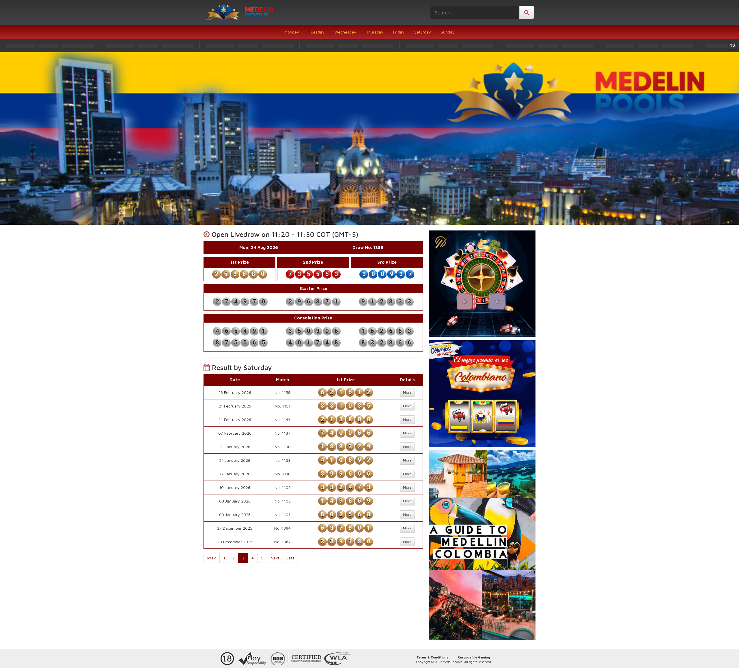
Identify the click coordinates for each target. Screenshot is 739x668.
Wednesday (345, 31)
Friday (398, 31)
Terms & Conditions (432, 657)
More (407, 392)
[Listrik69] (482, 283)
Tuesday (316, 31)
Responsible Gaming (474, 657)
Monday (291, 31)
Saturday (422, 31)
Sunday (448, 31)
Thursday (374, 31)
